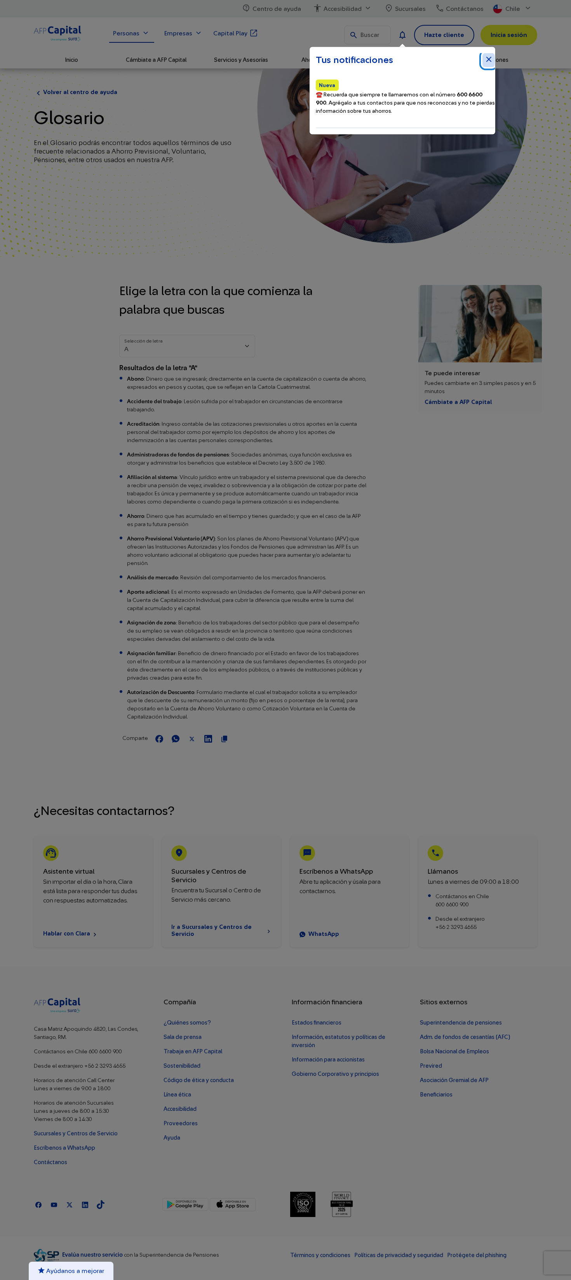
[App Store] (232, 1205)
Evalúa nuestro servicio (93, 1255)
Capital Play (230, 33)
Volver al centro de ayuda (80, 92)
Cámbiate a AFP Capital (458, 402)
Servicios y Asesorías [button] (241, 60)
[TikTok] (100, 1204)
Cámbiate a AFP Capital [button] (156, 60)
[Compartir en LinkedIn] (208, 739)
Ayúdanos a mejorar (74, 1271)
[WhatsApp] (349, 891)
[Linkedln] (85, 1204)
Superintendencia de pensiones (461, 1023)
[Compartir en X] (192, 739)
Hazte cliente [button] (444, 35)
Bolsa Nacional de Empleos (454, 1051)
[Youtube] (54, 1204)
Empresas (178, 33)
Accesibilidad (343, 9)
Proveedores (181, 1123)
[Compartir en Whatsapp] (176, 739)
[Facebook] (38, 1204)
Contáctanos (465, 9)
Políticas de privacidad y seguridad (398, 1255)
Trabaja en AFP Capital (193, 1051)
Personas (126, 33)
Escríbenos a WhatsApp (64, 1148)
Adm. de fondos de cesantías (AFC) (465, 1037)
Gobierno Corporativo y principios (335, 1074)
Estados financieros (316, 1023)
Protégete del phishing (477, 1255)
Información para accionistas (328, 1060)
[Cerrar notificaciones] (488, 60)
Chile (512, 9)
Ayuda (172, 1138)
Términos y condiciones (320, 1255)
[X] (69, 1204)
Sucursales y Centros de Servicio (76, 1134)
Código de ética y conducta (199, 1080)
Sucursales (410, 9)
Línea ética (177, 1095)
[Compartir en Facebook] (159, 739)
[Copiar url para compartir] (224, 739)
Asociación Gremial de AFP (454, 1080)
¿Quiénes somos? (187, 1023)
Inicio (71, 60)
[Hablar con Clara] (93, 891)
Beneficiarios (436, 1095)
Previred (431, 1066)
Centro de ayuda (276, 9)
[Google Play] (185, 1205)
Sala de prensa (183, 1037)
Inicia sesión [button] (509, 35)
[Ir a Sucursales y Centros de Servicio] (221, 891)
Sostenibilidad (182, 1066)
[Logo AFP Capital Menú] (67, 35)
